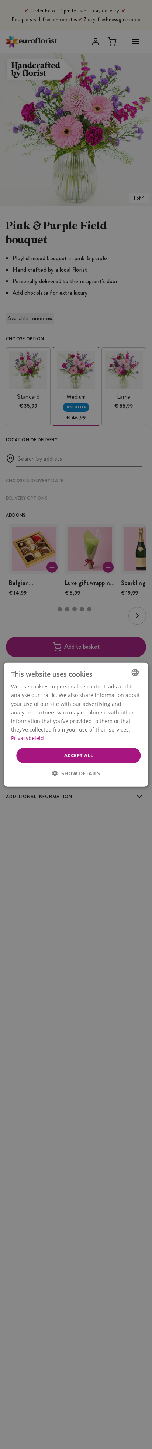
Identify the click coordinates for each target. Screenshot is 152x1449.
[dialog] (76, 725)
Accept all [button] (78, 755)
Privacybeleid (27, 738)
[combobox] (135, 672)
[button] (76, 773)
